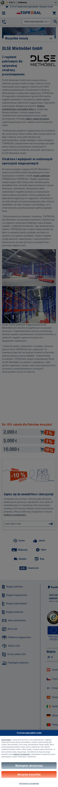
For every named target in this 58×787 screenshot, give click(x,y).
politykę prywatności (21, 754)
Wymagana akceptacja (29, 765)
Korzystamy (6, 740)
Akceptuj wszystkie (29, 774)
